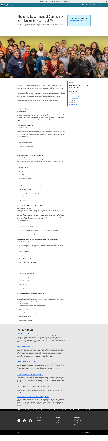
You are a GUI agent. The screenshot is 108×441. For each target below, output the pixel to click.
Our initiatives (38, 30)
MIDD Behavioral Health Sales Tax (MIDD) (30, 375)
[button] (106, 1)
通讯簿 (57, 422)
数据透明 (39, 420)
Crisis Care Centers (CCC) (25, 347)
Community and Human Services (27, 11)
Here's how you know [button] (64, 1)
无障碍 (18, 432)
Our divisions (22, 32)
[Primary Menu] (106, 5)
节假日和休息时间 (78, 420)
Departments (77, 417)
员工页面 (76, 422)
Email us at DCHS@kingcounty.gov (76, 96)
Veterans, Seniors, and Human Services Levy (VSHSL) (33, 397)
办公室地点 (76, 419)
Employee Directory (73, 104)
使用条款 (39, 417)
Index (19, 410)
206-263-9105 (75, 98)
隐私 (38, 419)
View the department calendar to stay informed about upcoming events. (78, 21)
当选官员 (58, 420)
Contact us (58, 417)
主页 (18, 11)
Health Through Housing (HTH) (26, 361)
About (21, 30)
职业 (75, 424)
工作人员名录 (59, 419)
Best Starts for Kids (23, 333)
